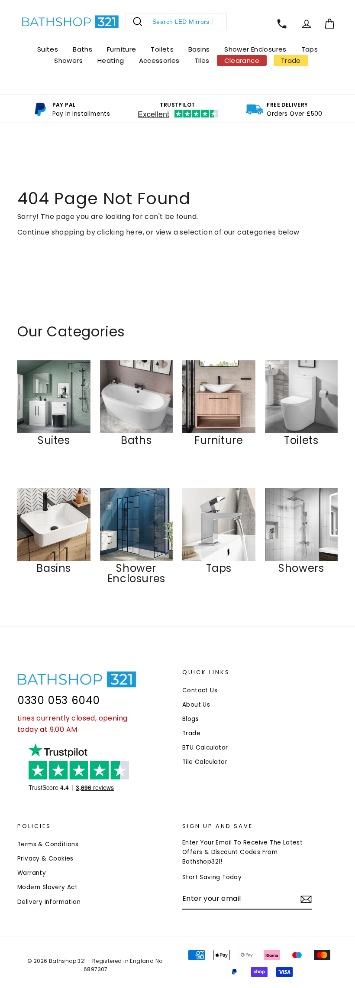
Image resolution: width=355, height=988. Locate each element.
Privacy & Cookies (45, 858)
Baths (82, 49)
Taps (309, 49)
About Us (196, 705)
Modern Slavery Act (47, 887)
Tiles (202, 60)
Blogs (190, 719)
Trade (191, 733)
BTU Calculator (205, 747)
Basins (199, 49)
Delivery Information (49, 902)
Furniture (121, 49)
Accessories (159, 60)
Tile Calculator (204, 762)
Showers (68, 60)
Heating (110, 60)
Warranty (31, 873)
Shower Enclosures (255, 49)
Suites (47, 49)
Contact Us (199, 690)
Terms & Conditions (47, 844)
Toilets (162, 49)
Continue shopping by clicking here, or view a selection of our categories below (158, 232)
